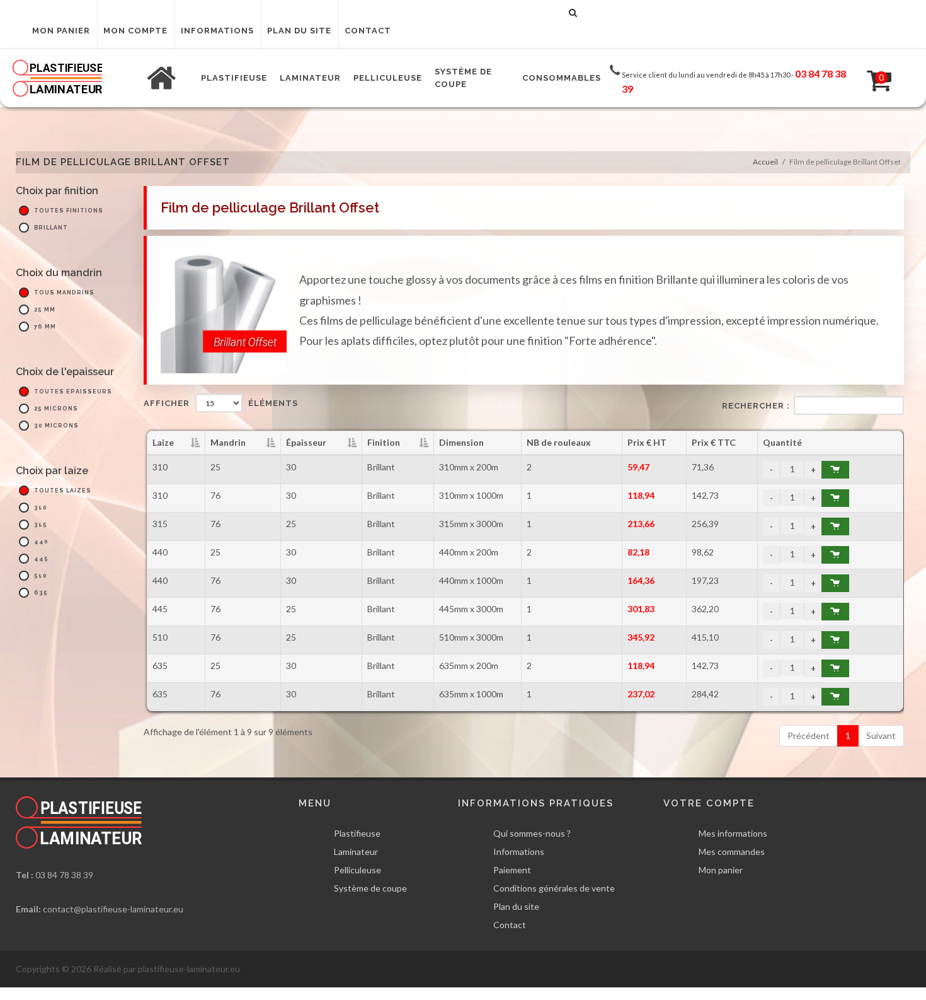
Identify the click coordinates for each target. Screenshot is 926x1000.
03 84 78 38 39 (64, 874)
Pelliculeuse (357, 869)
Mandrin (228, 442)
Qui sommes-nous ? (532, 833)
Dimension (461, 442)
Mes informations (733, 833)
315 (40, 524)
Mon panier (61, 30)
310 (40, 507)
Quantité (782, 442)
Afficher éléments (221, 403)
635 (41, 593)
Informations (217, 30)
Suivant (881, 735)
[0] (871, 78)
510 (40, 576)
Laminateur (356, 851)
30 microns (56, 425)
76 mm (45, 326)
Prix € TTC (714, 442)
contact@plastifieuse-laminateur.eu (113, 909)
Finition (383, 442)
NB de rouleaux (559, 442)
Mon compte (135, 30)
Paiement (512, 869)
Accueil (765, 161)
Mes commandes (732, 851)
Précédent (808, 735)
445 (41, 558)
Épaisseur (306, 442)
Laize (163, 442)
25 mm (44, 309)
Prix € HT (646, 442)
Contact (368, 30)
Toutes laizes (62, 490)
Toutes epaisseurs (73, 391)
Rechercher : (756, 405)
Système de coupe (370, 888)
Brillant (51, 227)
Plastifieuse (357, 833)
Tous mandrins (64, 292)
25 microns (56, 408)
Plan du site (299, 30)
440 (41, 541)
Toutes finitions (68, 210)
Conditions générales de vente (554, 888)
